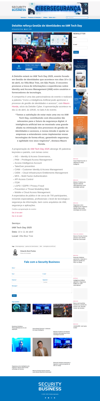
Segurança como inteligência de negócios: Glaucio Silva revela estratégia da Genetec (20, 367)
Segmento (45, 279)
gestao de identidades (32, 246)
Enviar (14, 295)
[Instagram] (51, 398)
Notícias (75, 278)
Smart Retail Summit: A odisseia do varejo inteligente (41, 329)
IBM (41, 246)
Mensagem (15, 285)
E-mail (44, 273)
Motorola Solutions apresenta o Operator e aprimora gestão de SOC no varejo (61, 364)
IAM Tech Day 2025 (40, 149)
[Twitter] (45, 398)
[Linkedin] (54, 398)
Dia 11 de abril (17, 216)
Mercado (75, 158)
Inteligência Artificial (49, 246)
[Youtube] (48, 398)
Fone (13, 273)
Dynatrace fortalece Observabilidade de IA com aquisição (19, 328)
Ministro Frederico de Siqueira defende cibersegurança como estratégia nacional (61, 333)
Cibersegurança (19, 246)
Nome (13, 267)
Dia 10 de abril (17, 213)
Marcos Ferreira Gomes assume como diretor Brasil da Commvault (42, 371)
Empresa (14, 279)
